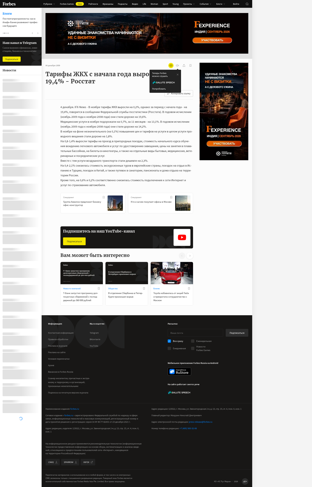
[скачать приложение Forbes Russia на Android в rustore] (179, 372)
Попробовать (159, 88)
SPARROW (68, 462)
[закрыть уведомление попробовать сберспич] (177, 74)
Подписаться (74, 241)
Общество (113, 288)
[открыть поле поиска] (247, 3)
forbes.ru (74, 408)
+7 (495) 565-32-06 (188, 428)
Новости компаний (72, 288)
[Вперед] (198, 203)
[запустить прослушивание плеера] (177, 65)
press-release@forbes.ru (200, 421)
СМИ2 (51, 462)
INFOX (86, 462)
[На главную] (9, 4)
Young (176, 3)
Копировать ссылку (180, 93)
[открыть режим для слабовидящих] (171, 65)
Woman (154, 3)
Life (144, 3)
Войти (236, 3)
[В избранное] (103, 197)
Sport (165, 3)
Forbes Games (71, 3)
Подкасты (122, 3)
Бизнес (156, 288)
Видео (135, 3)
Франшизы (108, 3)
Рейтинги (93, 3)
